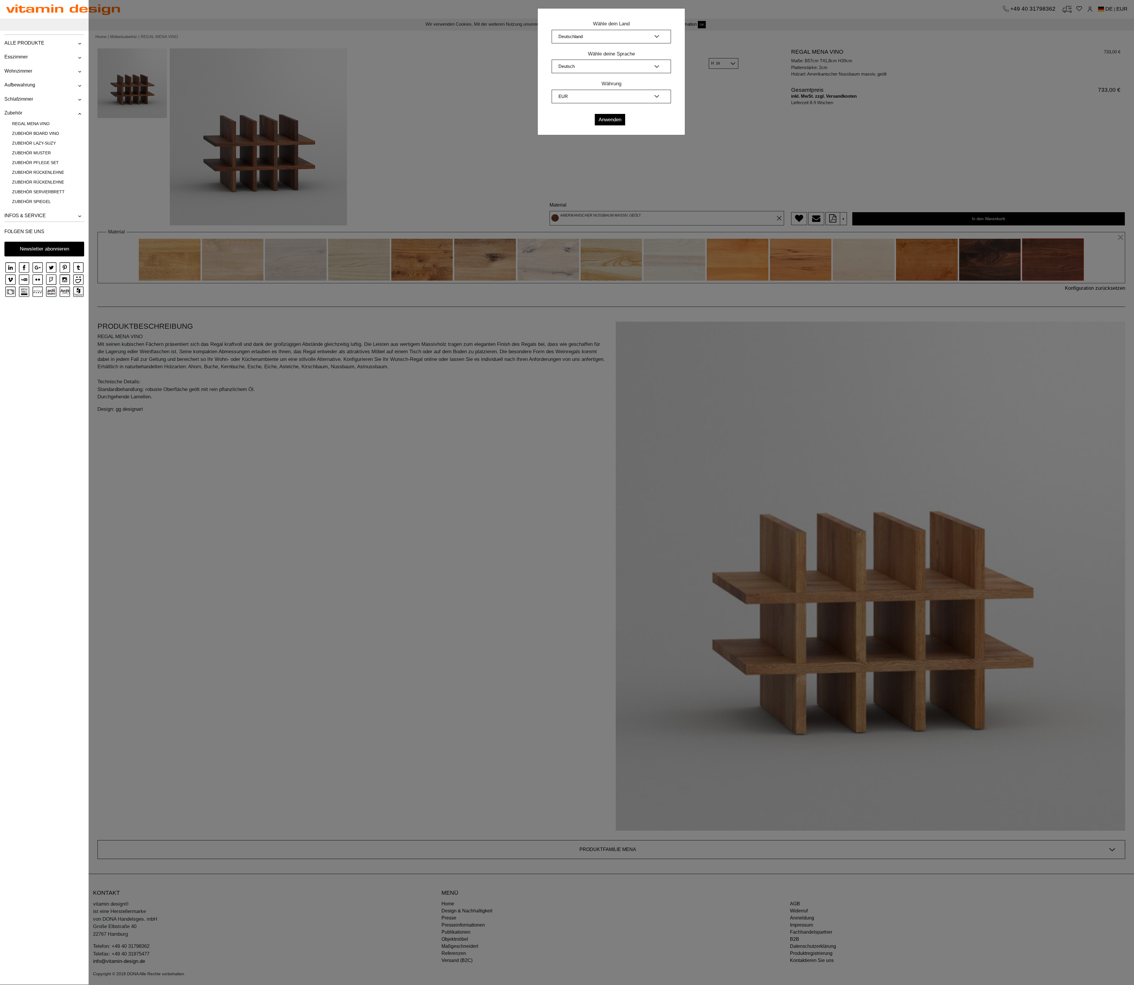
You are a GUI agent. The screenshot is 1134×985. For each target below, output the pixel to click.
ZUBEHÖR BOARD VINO (35, 133)
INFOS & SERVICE (25, 215)
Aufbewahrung (19, 84)
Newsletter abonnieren (44, 249)
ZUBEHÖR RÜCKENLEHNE (38, 172)
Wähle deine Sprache (611, 54)
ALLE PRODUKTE (24, 42)
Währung (611, 83)
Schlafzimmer (18, 99)
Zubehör (13, 112)
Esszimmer (16, 56)
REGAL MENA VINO (31, 123)
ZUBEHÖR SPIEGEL (31, 201)
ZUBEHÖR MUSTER (31, 152)
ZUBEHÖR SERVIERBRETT (38, 191)
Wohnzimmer (18, 70)
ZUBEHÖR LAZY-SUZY (34, 143)
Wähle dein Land (611, 24)
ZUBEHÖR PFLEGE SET (35, 162)
